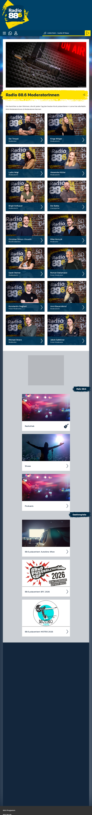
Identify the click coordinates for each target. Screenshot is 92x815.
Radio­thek (29, 426)
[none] (4, 33)
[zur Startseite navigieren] (15, 15)
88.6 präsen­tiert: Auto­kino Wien (40, 551)
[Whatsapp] (10, 33)
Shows (28, 466)
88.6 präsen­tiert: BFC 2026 (37, 591)
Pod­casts (29, 506)
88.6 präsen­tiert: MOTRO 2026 (39, 631)
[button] (16, 33)
